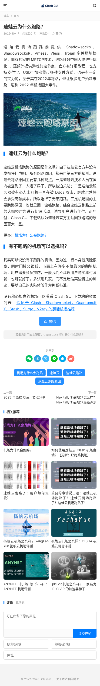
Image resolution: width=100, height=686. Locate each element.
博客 (6, 16)
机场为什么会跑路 (30, 373)
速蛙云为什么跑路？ (24, 27)
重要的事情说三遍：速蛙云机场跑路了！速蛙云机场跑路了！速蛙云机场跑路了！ (74, 498)
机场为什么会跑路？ (31, 235)
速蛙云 (54, 373)
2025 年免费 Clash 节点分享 (24, 397)
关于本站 (61, 679)
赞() (57, 33)
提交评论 (84, 634)
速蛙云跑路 (74, 373)
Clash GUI (50, 6)
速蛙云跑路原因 (49, 381)
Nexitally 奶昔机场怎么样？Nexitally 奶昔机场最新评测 (76, 399)
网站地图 (73, 679)
